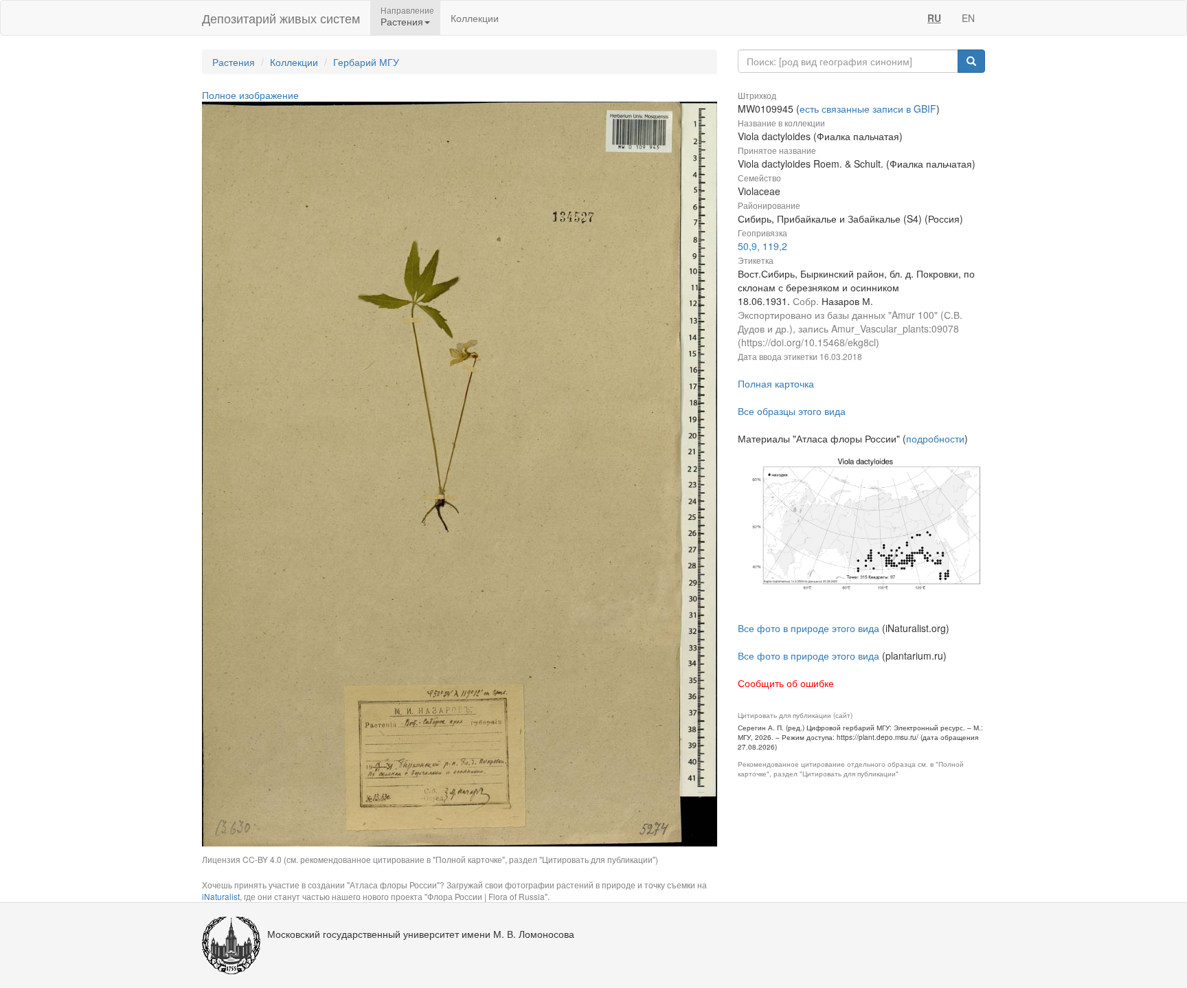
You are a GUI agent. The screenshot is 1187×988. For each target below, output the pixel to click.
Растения (233, 62)
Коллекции (475, 18)
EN (968, 18)
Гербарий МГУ (366, 62)
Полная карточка (776, 383)
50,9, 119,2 (762, 246)
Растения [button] (402, 21)
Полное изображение (250, 95)
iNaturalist (221, 896)
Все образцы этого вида (792, 411)
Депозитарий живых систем (281, 18)
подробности (935, 438)
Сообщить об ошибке (786, 683)
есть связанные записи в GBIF (868, 108)
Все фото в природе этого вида (808, 628)
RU (934, 18)
